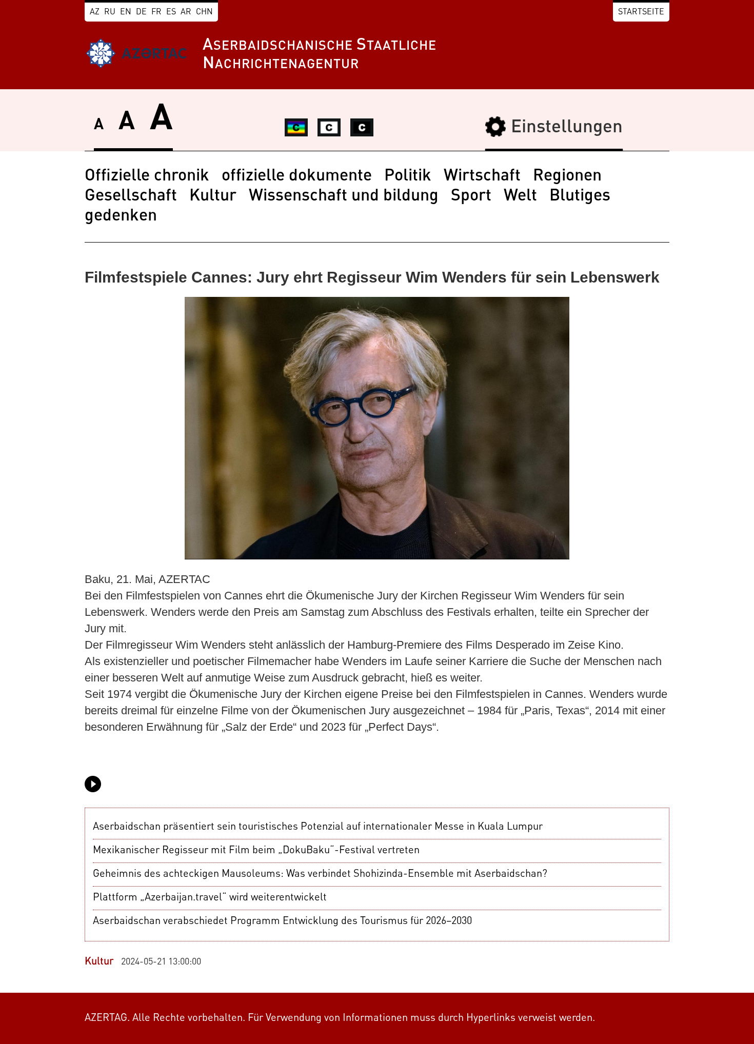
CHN (204, 12)
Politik (407, 176)
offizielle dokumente (297, 176)
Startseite (641, 12)
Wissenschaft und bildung (344, 196)
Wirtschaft (482, 176)
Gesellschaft (131, 196)
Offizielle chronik (147, 176)
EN (125, 12)
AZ (95, 12)
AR (186, 12)
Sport (471, 196)
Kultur (212, 196)
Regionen (567, 176)
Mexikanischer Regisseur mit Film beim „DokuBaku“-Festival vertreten (256, 851)
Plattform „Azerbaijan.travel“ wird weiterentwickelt (210, 898)
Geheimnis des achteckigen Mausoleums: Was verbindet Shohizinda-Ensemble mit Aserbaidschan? (320, 874)
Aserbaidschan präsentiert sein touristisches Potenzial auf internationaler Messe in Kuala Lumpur (318, 827)
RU (109, 12)
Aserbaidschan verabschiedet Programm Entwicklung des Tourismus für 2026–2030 (282, 921)
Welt (520, 196)
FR (156, 12)
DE (141, 12)
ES (171, 12)
